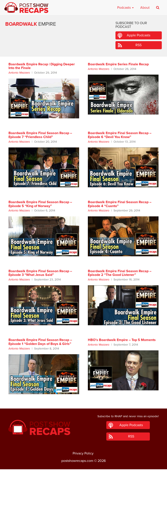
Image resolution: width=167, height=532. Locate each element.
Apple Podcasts (138, 35)
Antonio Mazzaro (19, 72)
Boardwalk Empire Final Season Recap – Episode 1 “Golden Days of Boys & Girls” (40, 342)
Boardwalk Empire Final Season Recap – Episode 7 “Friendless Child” (40, 135)
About (145, 7)
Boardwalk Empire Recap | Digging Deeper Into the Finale (41, 66)
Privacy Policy (83, 453)
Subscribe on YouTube (83, 516)
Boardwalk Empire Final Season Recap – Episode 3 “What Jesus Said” (40, 273)
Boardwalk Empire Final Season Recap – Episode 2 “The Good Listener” (119, 273)
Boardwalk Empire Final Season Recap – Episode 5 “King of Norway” (40, 204)
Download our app (83, 526)
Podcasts (124, 7)
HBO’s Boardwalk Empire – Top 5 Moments (122, 340)
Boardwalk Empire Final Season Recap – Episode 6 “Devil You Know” (119, 135)
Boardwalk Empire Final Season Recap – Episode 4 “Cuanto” (119, 204)
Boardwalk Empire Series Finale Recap (118, 64)
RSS (138, 45)
